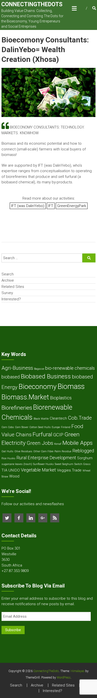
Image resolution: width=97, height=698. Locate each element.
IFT (50, 206)
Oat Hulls (7, 451)
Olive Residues (23, 451)
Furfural (42, 434)
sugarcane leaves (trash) (16, 464)
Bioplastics (61, 397)
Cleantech (58, 418)
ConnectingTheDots (31, 4)
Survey (7, 293)
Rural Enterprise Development (46, 457)
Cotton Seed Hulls (40, 427)
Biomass (71, 386)
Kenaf (57, 444)
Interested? (11, 299)
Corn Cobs (7, 427)
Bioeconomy (37, 386)
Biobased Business (46, 376)
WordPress (64, 677)
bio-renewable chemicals (70, 368)
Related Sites (12, 286)
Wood (14, 476)
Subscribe (13, 630)
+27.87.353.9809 (15, 571)
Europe (56, 427)
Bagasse (39, 368)
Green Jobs (40, 443)
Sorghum (85, 458)
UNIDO (14, 470)
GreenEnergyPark (71, 206)
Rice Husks (8, 458)
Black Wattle (41, 418)
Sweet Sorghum (64, 464)
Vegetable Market (38, 469)
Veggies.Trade (69, 470)
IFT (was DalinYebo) (27, 206)
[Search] (89, 257)
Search (7, 274)
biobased (10, 376)
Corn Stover (21, 427)
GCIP (58, 434)
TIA (4, 470)
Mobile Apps (77, 443)
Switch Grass (82, 464)
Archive (7, 280)
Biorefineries (16, 407)
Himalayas (78, 671)
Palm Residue (62, 451)
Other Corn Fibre (43, 451)
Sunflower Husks (43, 464)
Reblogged (83, 450)
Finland (65, 427)
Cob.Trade (80, 418)
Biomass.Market (25, 397)
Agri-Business (17, 368)
